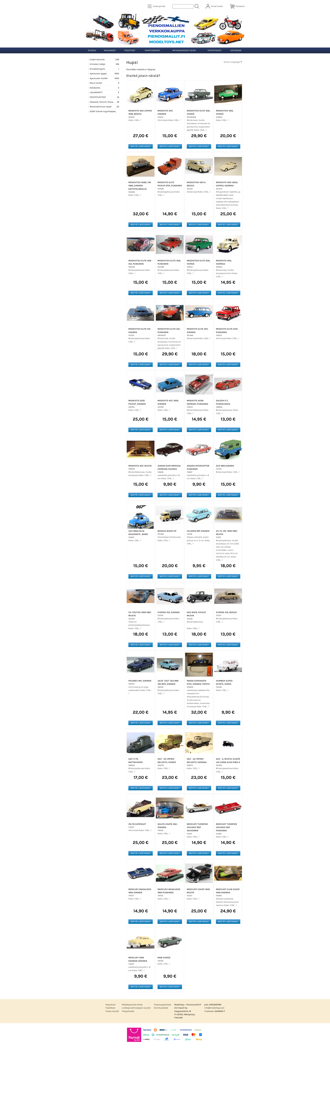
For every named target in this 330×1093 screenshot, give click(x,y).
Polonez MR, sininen (139, 681)
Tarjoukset (110, 50)
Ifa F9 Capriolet (137, 824)
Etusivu (92, 50)
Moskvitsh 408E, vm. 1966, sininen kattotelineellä (139, 185)
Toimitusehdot (152, 50)
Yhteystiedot (214, 50)
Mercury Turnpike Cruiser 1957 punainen (226, 827)
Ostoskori (235, 50)
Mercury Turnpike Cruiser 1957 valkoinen (197, 827)
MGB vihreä (164, 957)
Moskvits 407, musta (140, 466)
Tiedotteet (129, 50)
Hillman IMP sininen (198, 531)
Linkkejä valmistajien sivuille (136, 1008)
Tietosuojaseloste (162, 1004)
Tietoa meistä (112, 1011)
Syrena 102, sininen (169, 612)
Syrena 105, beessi (226, 612)
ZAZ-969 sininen (225, 466)
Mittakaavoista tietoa (184, 50)
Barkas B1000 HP (167, 531)
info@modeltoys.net (214, 1008)
